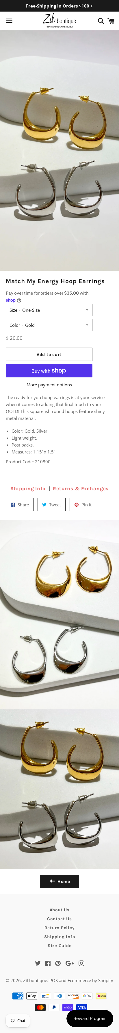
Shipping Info (28, 488)
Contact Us (59, 918)
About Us (60, 909)
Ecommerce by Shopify (90, 980)
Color (15, 325)
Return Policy (59, 927)
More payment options (49, 385)
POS (53, 980)
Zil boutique (35, 980)
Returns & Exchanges (81, 488)
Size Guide (60, 945)
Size (13, 310)
